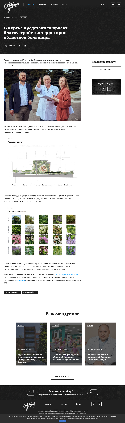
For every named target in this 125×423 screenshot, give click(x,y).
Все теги (64, 404)
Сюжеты (54, 4)
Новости (31, 4)
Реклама (48, 404)
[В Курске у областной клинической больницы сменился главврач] (100, 344)
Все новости (105, 69)
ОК (62, 421)
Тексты (42, 4)
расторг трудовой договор (66, 274)
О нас (64, 4)
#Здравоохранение (12, 292)
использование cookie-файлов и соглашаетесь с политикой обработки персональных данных (66, 418)
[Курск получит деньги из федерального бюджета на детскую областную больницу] (31, 344)
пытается (20, 280)
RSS (79, 404)
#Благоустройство (29, 292)
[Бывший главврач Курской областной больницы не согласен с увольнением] (66, 344)
